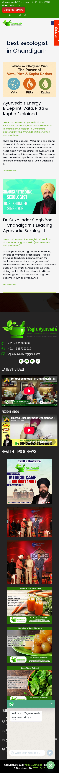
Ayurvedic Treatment (14, 125)
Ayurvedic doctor (35, 122)
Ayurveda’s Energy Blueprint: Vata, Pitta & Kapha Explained (25, 108)
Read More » (9, 170)
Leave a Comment (13, 122)
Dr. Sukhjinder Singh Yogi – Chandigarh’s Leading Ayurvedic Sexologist (28, 225)
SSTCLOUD (39, 768)
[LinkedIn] (15, 15)
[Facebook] (4, 15)
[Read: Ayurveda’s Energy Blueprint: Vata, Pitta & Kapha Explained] (29, 79)
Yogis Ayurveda (33, 765)
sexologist (24, 128)
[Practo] (25, 15)
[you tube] (9, 15)
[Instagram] (20, 15)
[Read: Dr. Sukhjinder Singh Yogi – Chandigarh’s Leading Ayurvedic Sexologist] (29, 196)
